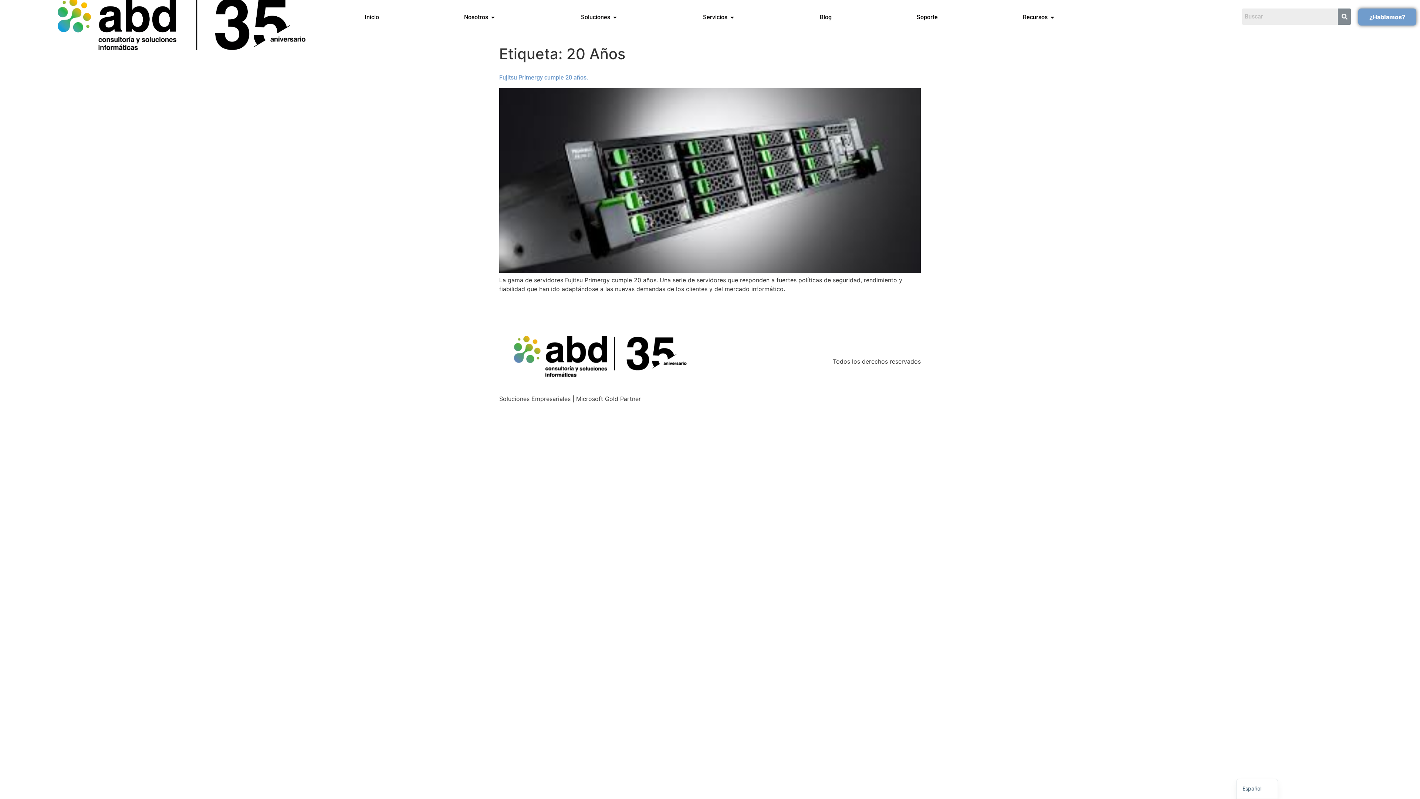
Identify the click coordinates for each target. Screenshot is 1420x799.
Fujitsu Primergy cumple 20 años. (543, 77)
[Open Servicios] (732, 17)
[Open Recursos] (1052, 17)
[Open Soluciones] (615, 17)
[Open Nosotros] (493, 17)
